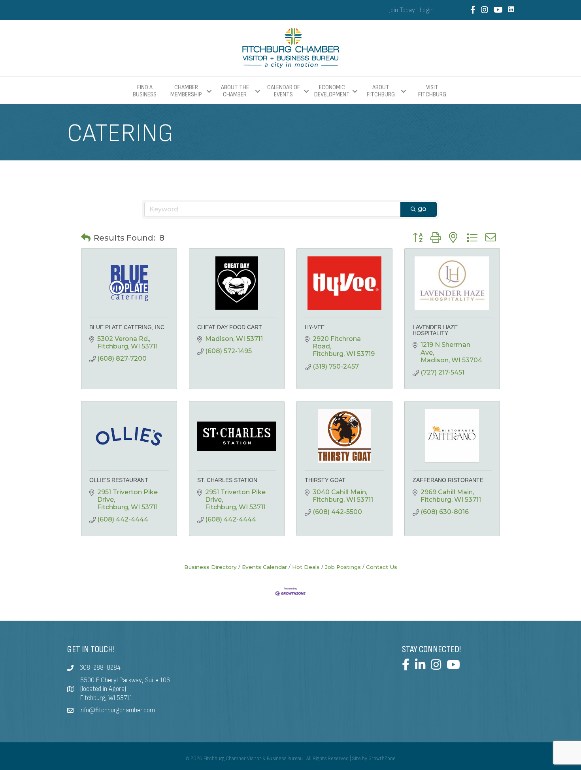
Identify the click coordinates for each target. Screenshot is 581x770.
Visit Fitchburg (432, 91)
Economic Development (332, 91)
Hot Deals (306, 567)
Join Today (402, 10)
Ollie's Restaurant (118, 480)
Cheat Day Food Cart (229, 327)
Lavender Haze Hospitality (435, 330)
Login (427, 10)
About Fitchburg (381, 91)
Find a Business (145, 91)
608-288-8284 (100, 668)
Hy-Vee (314, 327)
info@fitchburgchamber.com (117, 710)
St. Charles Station (227, 480)
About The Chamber (235, 91)
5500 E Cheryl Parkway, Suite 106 (125, 680)
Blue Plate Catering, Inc (126, 327)
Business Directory (210, 567)
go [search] (422, 209)
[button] (86, 238)
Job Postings (343, 567)
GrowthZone (382, 758)
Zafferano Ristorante (448, 480)
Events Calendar (264, 567)
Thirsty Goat (325, 480)
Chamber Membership (186, 91)
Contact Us (381, 567)
